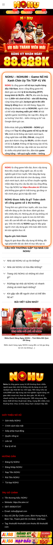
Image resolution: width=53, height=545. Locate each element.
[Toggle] (4, 261)
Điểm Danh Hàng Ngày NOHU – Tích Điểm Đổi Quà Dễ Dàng (26, 339)
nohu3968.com (9, 393)
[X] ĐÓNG (45, 533)
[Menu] (3, 4)
